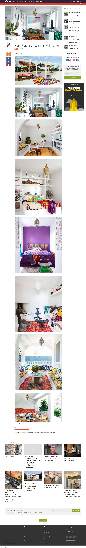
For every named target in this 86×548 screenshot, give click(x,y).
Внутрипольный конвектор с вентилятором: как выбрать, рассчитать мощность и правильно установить (13, 496)
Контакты (7, 539)
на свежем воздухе (45, 432)
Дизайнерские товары (25, 1)
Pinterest (46, 543)
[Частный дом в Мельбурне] (85, 274)
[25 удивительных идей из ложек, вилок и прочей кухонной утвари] (1, 274)
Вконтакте (46, 535)
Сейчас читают (10, 442)
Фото (32, 1)
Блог (17, 1)
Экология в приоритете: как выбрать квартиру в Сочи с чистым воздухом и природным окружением (32, 462)
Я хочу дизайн (38, 1)
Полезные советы (29, 3)
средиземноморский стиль (27, 432)
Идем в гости (21, 3)
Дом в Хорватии (11, 457)
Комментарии (43, 520)
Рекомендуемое (10, 438)
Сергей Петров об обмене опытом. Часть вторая (51, 458)
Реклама (7, 541)
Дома (17, 48)
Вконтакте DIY (47, 537)
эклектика (37, 432)
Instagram (46, 541)
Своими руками (37, 3)
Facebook (46, 533)
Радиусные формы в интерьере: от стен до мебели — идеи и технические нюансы (72, 493)
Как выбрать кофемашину (69, 459)
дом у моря (52, 432)
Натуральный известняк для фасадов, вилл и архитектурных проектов (31, 486)
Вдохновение (44, 3)
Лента (6, 3)
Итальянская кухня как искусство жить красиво (51, 487)
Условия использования (11, 543)
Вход (74, 1)
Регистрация (78, 1)
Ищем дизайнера (9, 535)
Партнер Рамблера (70, 540)
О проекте (7, 533)
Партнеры (7, 537)
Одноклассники (48, 539)
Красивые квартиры (13, 3)
